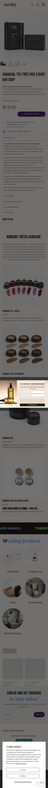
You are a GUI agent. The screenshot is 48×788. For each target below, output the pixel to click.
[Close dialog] (46, 382)
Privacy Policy (21, 763)
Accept (23, 770)
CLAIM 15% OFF (32, 405)
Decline (23, 776)
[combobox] (22, 395)
